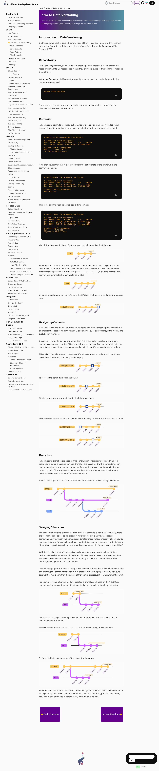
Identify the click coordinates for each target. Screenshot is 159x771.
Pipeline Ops (13, 240)
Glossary (11, 65)
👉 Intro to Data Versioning (19, 43)
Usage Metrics (14, 196)
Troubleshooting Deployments (21, 334)
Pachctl (11, 80)
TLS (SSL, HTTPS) (15, 124)
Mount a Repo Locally (17, 290)
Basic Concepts (14, 39)
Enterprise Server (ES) (17, 117)
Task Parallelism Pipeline (20, 271)
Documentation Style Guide (20, 390)
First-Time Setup (15, 20)
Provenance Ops (15, 252)
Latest (48, 8)
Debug (9, 325)
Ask (132, 760)
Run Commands (14, 322)
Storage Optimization (17, 193)
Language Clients (15, 27)
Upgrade (11, 155)
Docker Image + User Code (21, 275)
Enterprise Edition (15, 114)
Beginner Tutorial (15, 17)
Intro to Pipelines (15, 46)
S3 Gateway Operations (18, 293)
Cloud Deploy (14, 71)
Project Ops (13, 243)
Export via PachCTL (16, 287)
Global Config (14, 133)
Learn (9, 30)
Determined (13, 300)
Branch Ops (13, 246)
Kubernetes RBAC (15, 102)
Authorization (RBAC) (17, 92)
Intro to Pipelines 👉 (112, 714)
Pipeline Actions (17, 55)
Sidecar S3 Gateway (16, 190)
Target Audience (15, 36)
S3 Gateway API (14, 121)
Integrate (11, 296)
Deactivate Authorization (18, 171)
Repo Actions (15, 52)
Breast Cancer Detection (20, 360)
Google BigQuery (15, 303)
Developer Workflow (16, 58)
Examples (12, 357)
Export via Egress (15, 284)
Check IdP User (14, 162)
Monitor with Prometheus (19, 200)
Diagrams (12, 61)
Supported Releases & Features (21, 165)
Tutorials (11, 256)
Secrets (11, 187)
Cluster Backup (16, 149)
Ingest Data (13, 218)
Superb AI (12, 312)
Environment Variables (17, 98)
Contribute (11, 375)
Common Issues (15, 328)
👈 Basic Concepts (49, 714)
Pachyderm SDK (14, 344)
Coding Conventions (16, 378)
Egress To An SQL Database (19, 281)
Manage (10, 136)
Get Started (12, 14)
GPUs (10, 174)
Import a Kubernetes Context (20, 105)
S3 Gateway (13, 143)
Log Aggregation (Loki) (17, 108)
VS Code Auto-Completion (19, 316)
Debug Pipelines (15, 331)
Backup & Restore (15, 146)
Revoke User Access (16, 181)
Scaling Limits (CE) (16, 184)
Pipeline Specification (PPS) (19, 237)
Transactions (13, 230)
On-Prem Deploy (15, 77)
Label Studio (13, 309)
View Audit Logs (15, 338)
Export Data (12, 277)
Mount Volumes (14, 221)
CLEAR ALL (144, 766)
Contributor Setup (15, 381)
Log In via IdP (14, 177)
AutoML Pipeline (17, 262)
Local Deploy (13, 74)
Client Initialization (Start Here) (21, 347)
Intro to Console (15, 49)
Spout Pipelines (16, 368)
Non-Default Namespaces (19, 111)
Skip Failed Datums (16, 224)
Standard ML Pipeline (19, 259)
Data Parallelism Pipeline (20, 268)
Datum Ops (13, 249)
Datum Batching (15, 209)
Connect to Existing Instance (20, 23)
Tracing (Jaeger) (14, 127)
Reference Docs (14, 372)
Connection (13, 95)
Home (41, 8)
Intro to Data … (65, 8)
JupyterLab (12, 306)
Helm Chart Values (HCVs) (19, 140)
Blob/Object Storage (16, 130)
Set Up (9, 68)
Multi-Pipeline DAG (18, 265)
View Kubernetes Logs (17, 341)
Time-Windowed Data (17, 227)
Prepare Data (13, 206)
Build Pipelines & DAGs (18, 233)
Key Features (13, 33)
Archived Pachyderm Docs (22, 4)
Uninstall (12, 203)
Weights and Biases (16, 319)
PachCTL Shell (14, 159)
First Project (13, 353)
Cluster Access (14, 168)
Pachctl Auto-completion (19, 84)
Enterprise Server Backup (20, 152)
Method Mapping (15, 350)
